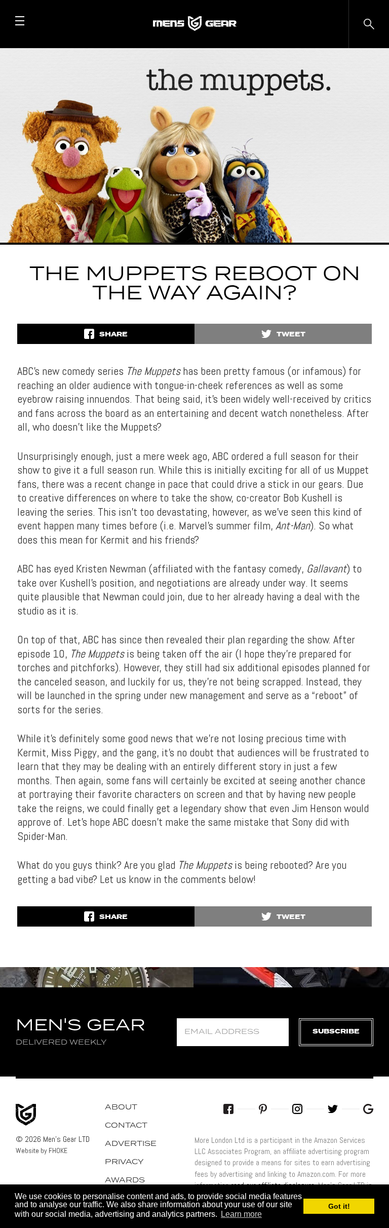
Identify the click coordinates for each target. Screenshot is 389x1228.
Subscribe (336, 1032)
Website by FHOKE (41, 1150)
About (121, 1107)
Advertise (131, 1143)
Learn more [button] (241, 1214)
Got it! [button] (339, 1206)
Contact (126, 1125)
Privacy (124, 1162)
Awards (125, 1180)
